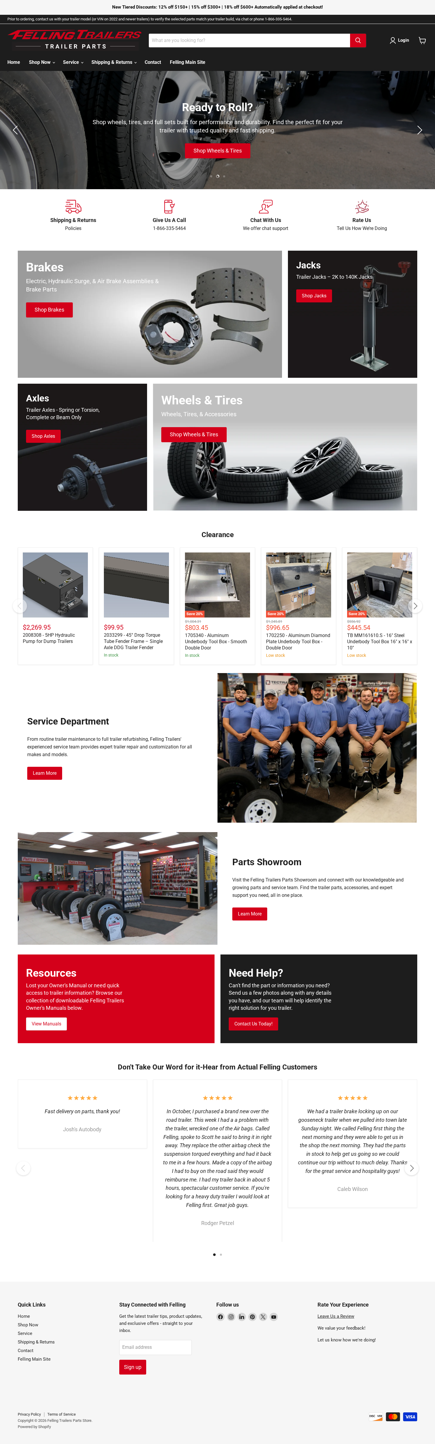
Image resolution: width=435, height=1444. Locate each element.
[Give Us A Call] (169, 216)
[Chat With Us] (266, 216)
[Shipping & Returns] (73, 216)
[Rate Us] (362, 216)
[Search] (358, 40)
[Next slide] (419, 130)
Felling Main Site (187, 62)
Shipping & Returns (112, 62)
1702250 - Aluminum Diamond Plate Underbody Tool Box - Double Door (298, 642)
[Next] (415, 606)
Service (71, 62)
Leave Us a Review (336, 1316)
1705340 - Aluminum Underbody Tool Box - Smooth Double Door (216, 642)
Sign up (132, 1367)
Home (13, 62)
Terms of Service (61, 1414)
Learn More (45, 773)
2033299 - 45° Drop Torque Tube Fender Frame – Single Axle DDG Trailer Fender (133, 641)
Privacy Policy (29, 1414)
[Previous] (20, 606)
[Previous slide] (16, 130)
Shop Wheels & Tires (218, 151)
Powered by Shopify (34, 1426)
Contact (153, 62)
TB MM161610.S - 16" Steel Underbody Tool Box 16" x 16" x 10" (379, 642)
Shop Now (40, 62)
